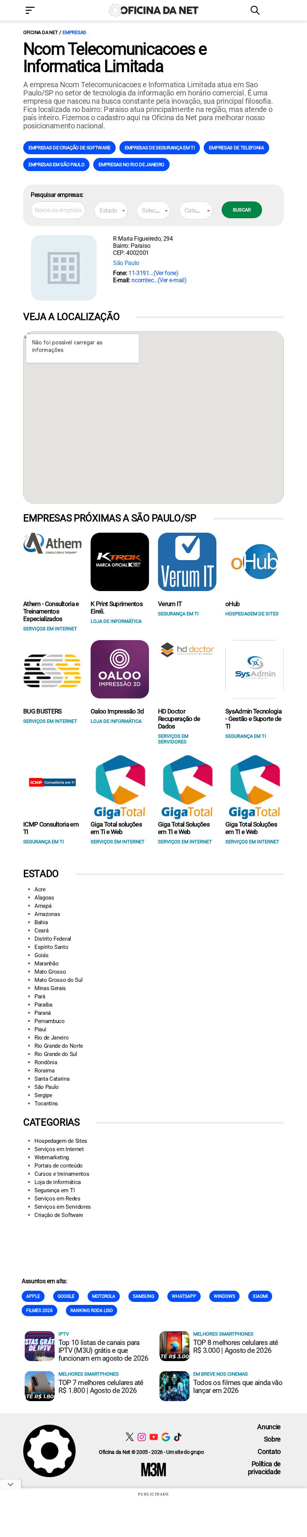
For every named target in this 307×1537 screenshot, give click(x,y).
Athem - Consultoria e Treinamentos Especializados (51, 611)
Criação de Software (58, 1215)
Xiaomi (260, 1296)
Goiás (41, 955)
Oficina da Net (40, 32)
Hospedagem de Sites (60, 1141)
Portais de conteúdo (58, 1165)
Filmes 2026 (39, 1310)
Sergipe (43, 1095)
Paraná (42, 1013)
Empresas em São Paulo (56, 164)
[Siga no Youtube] (153, 1437)
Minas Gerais (50, 988)
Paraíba (43, 1004)
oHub (232, 604)
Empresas (74, 32)
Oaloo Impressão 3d (117, 711)
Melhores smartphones (223, 1334)
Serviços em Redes (57, 1198)
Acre (40, 889)
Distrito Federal (52, 938)
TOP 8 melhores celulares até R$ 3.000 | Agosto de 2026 (235, 1346)
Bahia (41, 922)
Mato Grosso (50, 971)
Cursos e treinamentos (61, 1174)
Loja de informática (57, 1182)
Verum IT (170, 604)
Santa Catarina (52, 1078)
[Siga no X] (129, 1437)
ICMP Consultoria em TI (51, 828)
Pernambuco (49, 1021)
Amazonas (47, 914)
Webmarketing (51, 1157)
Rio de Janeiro (51, 1037)
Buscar (242, 210)
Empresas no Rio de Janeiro (131, 164)
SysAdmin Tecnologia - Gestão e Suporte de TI (253, 718)
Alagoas (44, 897)
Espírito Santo (51, 947)
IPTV (63, 1334)
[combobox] (111, 210)
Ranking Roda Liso (91, 1310)
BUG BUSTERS (42, 711)
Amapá (42, 906)
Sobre (272, 1439)
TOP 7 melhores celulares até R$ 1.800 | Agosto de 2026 (100, 1386)
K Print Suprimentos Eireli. (117, 607)
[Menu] (41, 11)
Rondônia (45, 1062)
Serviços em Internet (59, 1149)
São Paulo (126, 263)
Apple (33, 1296)
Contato (269, 1451)
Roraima (44, 1070)
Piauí (40, 1029)
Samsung (143, 1296)
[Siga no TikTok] (177, 1437)
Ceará (41, 930)
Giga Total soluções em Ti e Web (116, 828)
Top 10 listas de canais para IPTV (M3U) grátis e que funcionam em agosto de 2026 (103, 1350)
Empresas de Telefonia (236, 147)
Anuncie (269, 1427)
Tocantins (46, 1103)
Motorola (103, 1296)
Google (66, 1296)
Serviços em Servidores (62, 1206)
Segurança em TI (54, 1190)
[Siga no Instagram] (141, 1437)
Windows (224, 1296)
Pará (39, 996)
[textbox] (111, 211)
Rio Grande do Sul (55, 1054)
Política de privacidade (264, 1468)
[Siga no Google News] (165, 1437)
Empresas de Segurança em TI (160, 147)
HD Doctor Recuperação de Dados (179, 718)
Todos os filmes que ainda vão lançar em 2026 (237, 1386)
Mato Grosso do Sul (58, 980)
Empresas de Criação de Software (69, 147)
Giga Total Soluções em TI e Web (184, 828)
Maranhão (46, 963)
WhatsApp (184, 1296)
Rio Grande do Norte (58, 1046)
